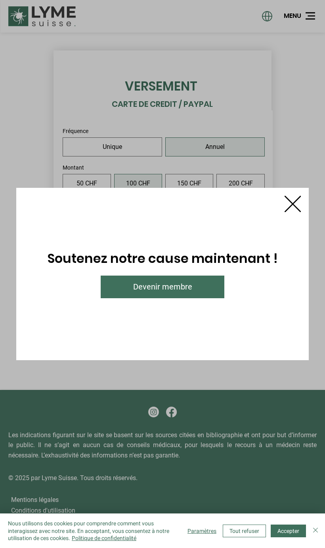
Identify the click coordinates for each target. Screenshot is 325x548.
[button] (293, 204)
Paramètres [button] (201, 531)
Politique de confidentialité (104, 538)
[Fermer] (315, 531)
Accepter (288, 531)
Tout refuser (244, 531)
